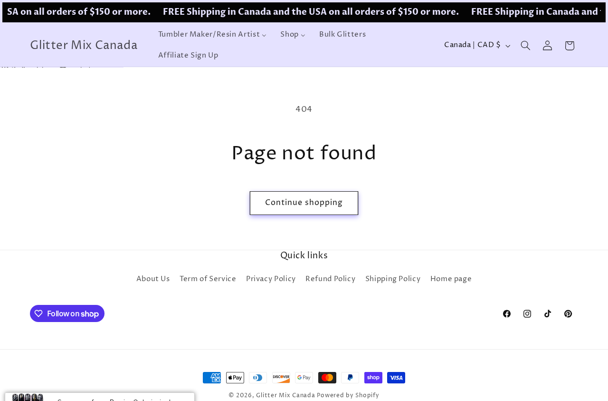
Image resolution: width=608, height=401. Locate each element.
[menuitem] (212, 35)
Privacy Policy (271, 279)
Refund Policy (330, 279)
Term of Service (208, 279)
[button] (525, 46)
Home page (451, 279)
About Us (153, 279)
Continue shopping (304, 203)
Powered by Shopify (348, 396)
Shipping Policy (392, 279)
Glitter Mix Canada (285, 396)
